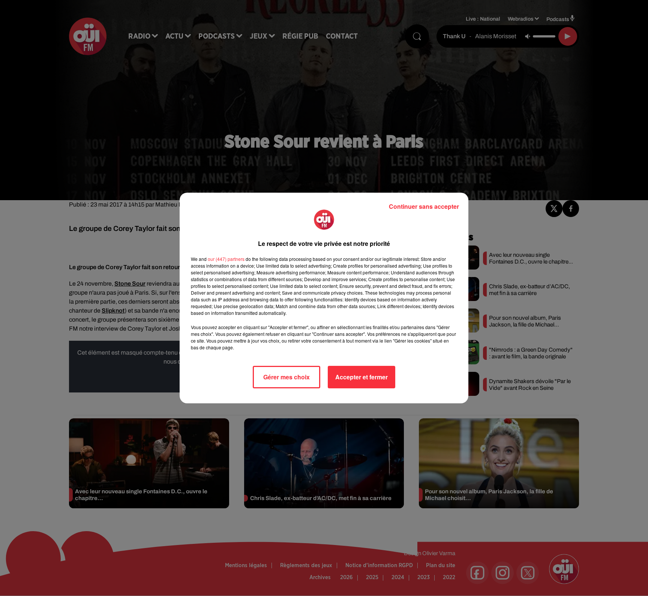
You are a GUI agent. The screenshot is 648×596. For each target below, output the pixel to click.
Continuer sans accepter (424, 206)
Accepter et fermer (361, 377)
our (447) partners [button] (226, 259)
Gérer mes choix (286, 377)
